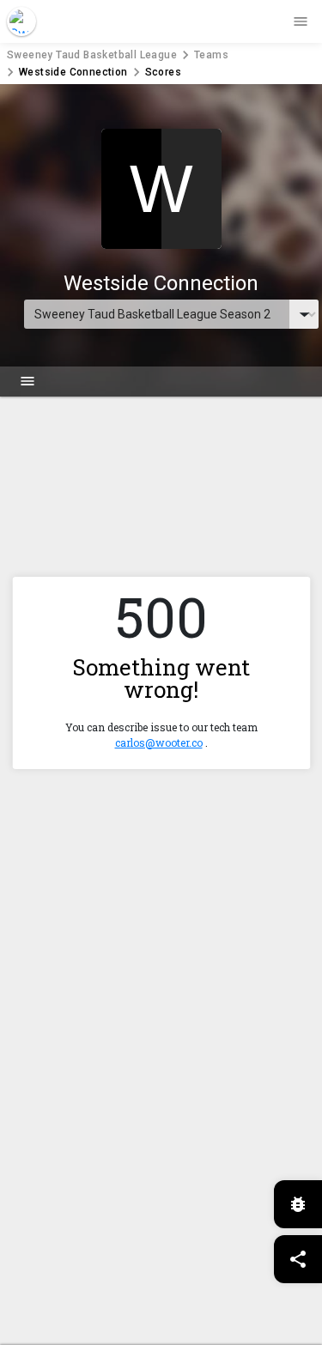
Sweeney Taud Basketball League (92, 55)
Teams (211, 55)
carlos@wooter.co (159, 742)
